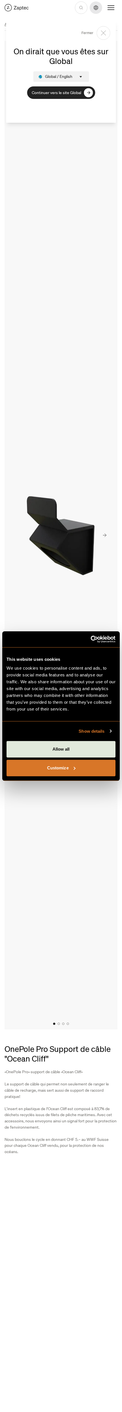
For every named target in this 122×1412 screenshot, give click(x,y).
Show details (91, 731)
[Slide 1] (54, 1024)
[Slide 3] (63, 1024)
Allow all (61, 749)
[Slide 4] (68, 1024)
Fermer (87, 32)
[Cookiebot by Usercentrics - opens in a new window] (90, 639)
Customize (58, 767)
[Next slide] (104, 535)
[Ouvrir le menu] (110, 7)
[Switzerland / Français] (17, 7)
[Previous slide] (14, 535)
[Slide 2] (59, 1024)
